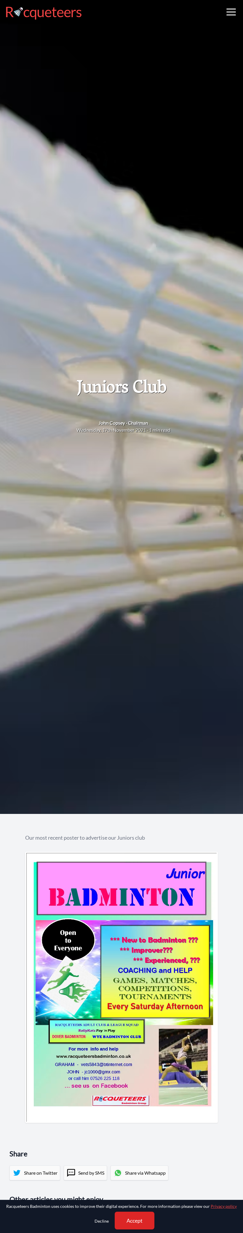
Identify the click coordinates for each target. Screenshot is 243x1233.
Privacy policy (224, 1206)
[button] (231, 12)
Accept (135, 1220)
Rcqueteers (43, 12)
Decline (102, 1221)
